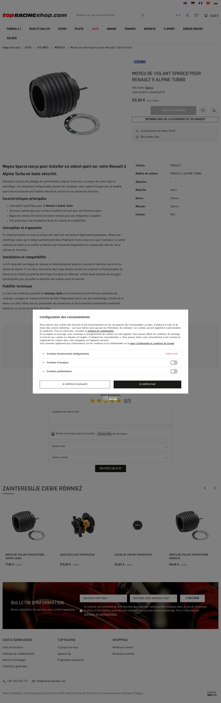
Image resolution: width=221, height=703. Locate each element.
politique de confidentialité (101, 331)
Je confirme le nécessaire (75, 384)
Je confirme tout (147, 384)
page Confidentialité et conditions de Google (152, 343)
